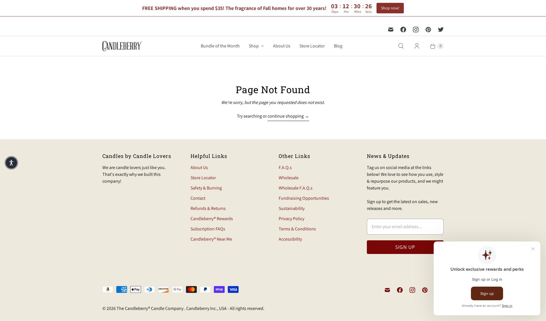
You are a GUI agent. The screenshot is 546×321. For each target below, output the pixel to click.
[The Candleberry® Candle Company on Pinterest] (428, 29)
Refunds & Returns (208, 208)
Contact (198, 198)
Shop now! (390, 8)
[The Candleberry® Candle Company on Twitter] (441, 29)
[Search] (401, 46)
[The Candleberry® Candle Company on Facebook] (403, 29)
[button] (11, 163)
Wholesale (289, 178)
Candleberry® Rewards (212, 219)
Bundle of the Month (220, 46)
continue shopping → (288, 116)
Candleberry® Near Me (211, 239)
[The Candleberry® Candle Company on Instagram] (416, 29)
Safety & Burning (206, 188)
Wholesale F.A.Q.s (296, 188)
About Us (281, 46)
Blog (338, 46)
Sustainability (292, 208)
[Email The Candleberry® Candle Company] (390, 29)
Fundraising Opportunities (304, 198)
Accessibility (290, 239)
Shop (254, 46)
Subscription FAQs (208, 229)
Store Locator (312, 46)
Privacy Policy (291, 219)
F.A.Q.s (285, 167)
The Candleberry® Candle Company (150, 308)
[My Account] (417, 46)
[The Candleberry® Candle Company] (122, 46)
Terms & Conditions (297, 229)
